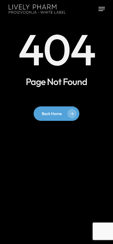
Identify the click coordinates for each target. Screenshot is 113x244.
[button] (102, 9)
